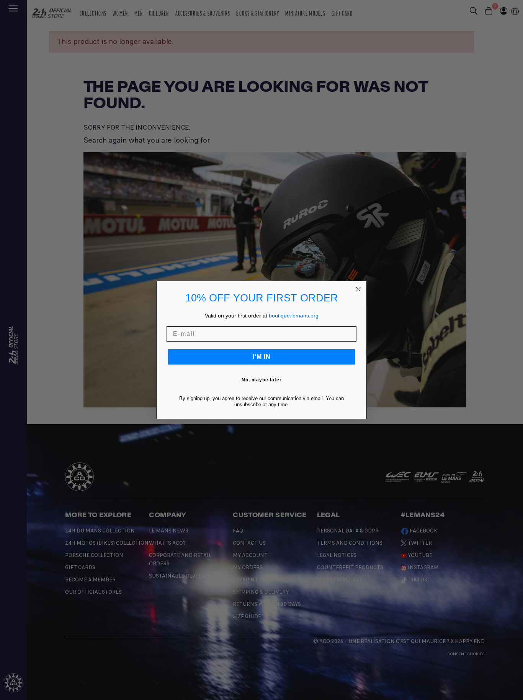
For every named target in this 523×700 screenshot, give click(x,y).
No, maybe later (262, 380)
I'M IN (262, 356)
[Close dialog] (358, 289)
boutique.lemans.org (294, 316)
